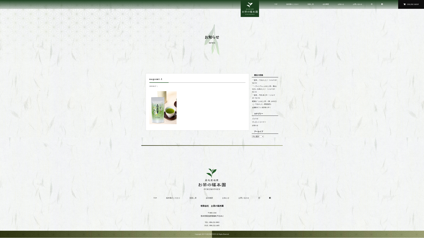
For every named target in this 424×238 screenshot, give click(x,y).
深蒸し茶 (311, 4)
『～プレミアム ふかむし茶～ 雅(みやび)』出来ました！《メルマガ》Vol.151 (264, 89)
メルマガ (255, 119)
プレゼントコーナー (259, 122)
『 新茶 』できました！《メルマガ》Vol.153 (265, 81)
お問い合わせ (357, 4)
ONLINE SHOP (412, 4)
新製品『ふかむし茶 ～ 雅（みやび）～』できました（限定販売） (265, 102)
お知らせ (341, 4)
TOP (275, 4)
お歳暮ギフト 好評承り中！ (261, 107)
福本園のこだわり (292, 4)
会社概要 (326, 4)
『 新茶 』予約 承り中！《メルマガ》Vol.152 (263, 96)
